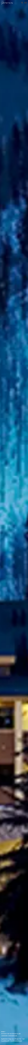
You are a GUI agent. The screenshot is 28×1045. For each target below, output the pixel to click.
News (3, 1031)
